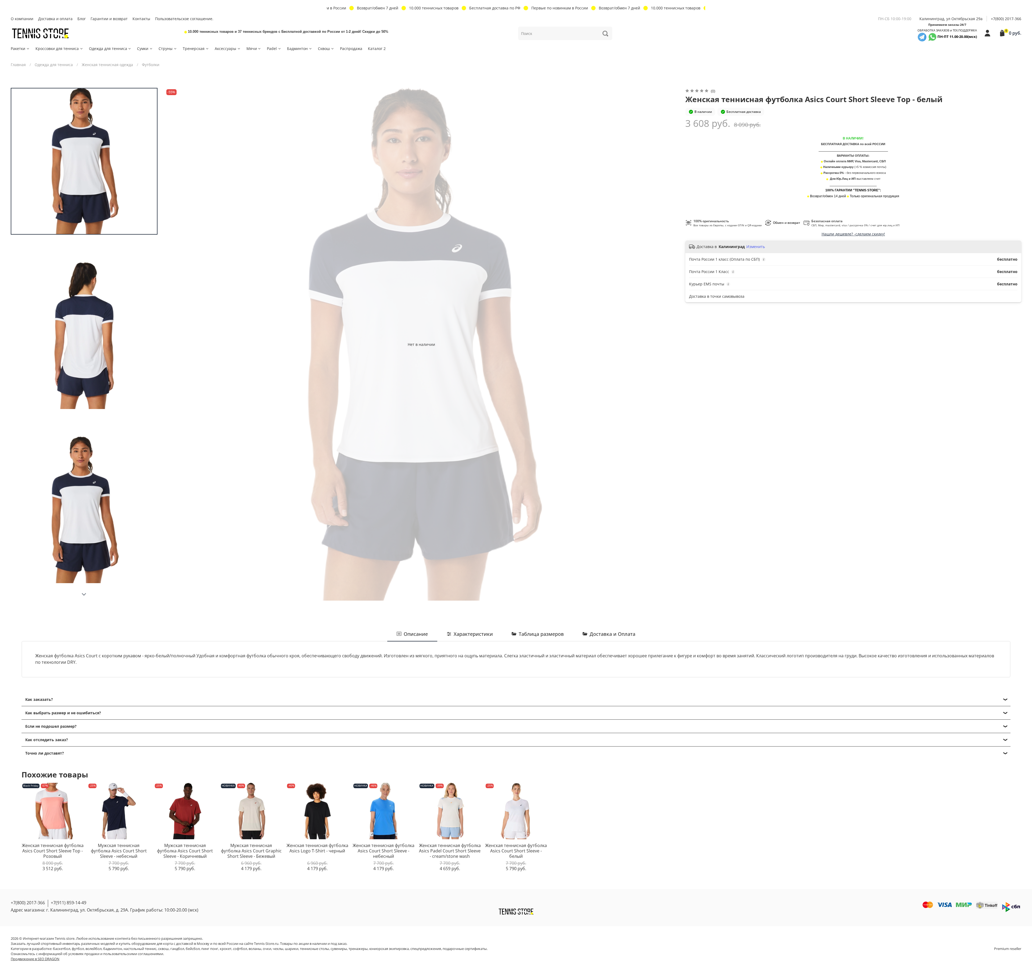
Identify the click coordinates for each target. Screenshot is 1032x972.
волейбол (93, 948)
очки (267, 948)
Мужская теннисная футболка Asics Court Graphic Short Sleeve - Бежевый (251, 850)
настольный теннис (140, 948)
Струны (166, 48)
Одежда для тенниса (108, 48)
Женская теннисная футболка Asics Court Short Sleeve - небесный (383, 850)
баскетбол (61, 948)
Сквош (324, 48)
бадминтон (112, 948)
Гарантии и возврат (109, 18)
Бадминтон (297, 48)
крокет (225, 948)
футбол (78, 948)
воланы (255, 948)
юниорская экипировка (389, 948)
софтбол (240, 948)
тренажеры (358, 948)
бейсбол (193, 948)
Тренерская (194, 48)
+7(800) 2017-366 (1006, 18)
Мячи (251, 48)
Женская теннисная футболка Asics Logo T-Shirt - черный (317, 848)
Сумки (142, 48)
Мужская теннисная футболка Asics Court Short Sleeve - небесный (119, 850)
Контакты (141, 18)
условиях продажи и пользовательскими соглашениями (115, 954)
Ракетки (18, 48)
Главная (18, 64)
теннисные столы (314, 948)
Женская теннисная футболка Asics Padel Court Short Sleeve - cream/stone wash (450, 850)
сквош (163, 948)
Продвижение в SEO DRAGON (35, 959)
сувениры (339, 948)
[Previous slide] (174, 344)
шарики (291, 948)
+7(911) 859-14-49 (68, 903)
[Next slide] (84, 594)
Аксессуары (225, 48)
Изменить (755, 246)
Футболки (150, 64)
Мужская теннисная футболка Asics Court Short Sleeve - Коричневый (185, 850)
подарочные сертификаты (465, 948)
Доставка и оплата (55, 18)
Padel (272, 48)
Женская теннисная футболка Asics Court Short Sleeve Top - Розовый (53, 850)
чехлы (278, 948)
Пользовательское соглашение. (184, 18)
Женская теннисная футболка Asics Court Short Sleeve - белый (516, 850)
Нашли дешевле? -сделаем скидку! (853, 233)
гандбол (177, 948)
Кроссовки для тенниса (57, 48)
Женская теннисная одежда (107, 64)
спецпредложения (425, 948)
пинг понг (209, 948)
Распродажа (351, 48)
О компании (22, 18)
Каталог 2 (377, 48)
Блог (81, 18)
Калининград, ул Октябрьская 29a (951, 18)
